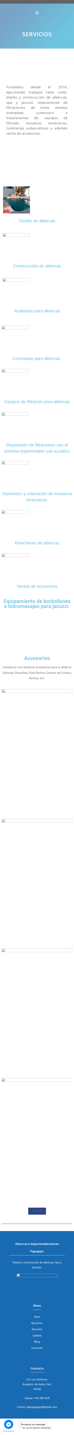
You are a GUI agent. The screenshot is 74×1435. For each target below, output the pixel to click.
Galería (37, 1335)
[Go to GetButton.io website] (8, 1431)
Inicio (37, 1316)
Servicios (37, 1329)
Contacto (37, 1348)
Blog (37, 1341)
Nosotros (37, 1323)
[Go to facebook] (8, 1424)
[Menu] (37, 12)
